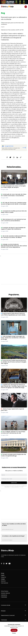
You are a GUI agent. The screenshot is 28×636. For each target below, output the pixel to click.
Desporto (3, 577)
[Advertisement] (14, 269)
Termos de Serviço (15, 486)
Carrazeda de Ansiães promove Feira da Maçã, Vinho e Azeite (13, 211)
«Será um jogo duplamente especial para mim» (13, 393)
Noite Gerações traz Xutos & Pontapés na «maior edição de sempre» (12, 171)
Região (2, 575)
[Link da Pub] (14, 2)
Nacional (3, 581)
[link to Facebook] (1, 563)
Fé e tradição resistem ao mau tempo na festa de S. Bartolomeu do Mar (13, 417)
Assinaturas (4, 595)
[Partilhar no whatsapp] (14, 157)
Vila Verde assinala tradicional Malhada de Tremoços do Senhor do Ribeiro (12, 236)
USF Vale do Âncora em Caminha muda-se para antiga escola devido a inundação (13, 203)
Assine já (14, 630)
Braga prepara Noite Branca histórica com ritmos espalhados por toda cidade (12, 299)
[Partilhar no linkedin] (17, 157)
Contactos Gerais (5, 605)
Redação (3, 611)
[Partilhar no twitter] (10, 157)
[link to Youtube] (9, 563)
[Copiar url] (20, 157)
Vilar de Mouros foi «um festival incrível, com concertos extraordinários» (12, 220)
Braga (2, 573)
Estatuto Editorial (5, 593)
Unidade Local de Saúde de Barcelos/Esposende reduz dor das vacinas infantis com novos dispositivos (14, 246)
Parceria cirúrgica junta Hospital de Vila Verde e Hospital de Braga (13, 439)
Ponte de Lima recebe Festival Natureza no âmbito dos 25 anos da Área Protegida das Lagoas (12, 347)
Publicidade (4, 597)
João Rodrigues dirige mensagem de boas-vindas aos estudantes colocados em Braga (13, 321)
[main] (14, 277)
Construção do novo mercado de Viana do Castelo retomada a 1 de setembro (12, 195)
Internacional (4, 583)
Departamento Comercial (7, 615)
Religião (3, 579)
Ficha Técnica (4, 591)
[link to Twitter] (6, 563)
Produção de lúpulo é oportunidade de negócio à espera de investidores (13, 228)
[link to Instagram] (3, 563)
